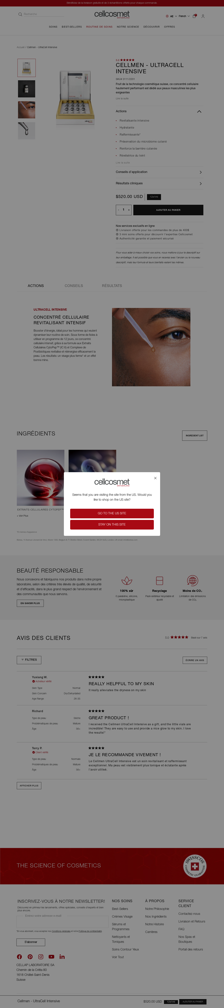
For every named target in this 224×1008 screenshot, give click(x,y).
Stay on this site (112, 524)
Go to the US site (112, 513)
